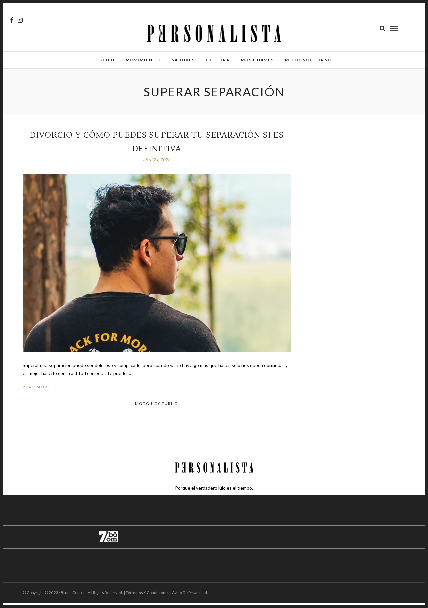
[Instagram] (20, 20)
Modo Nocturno (308, 59)
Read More (36, 387)
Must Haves (257, 59)
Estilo (105, 59)
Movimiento (143, 59)
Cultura (218, 59)
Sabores (183, 59)
